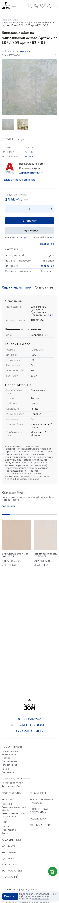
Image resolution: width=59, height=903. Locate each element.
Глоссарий (10, 876)
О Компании (11, 840)
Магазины (9, 852)
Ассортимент (12, 746)
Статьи (5, 826)
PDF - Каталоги (40, 825)
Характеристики (29, 172)
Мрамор (6, 758)
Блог (5, 822)
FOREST (30, 156)
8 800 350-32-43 (29, 719)
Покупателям (12, 793)
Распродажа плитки (12, 782)
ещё (50, 315)
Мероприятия (9, 830)
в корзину (29, 220)
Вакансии (9, 864)
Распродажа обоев (12, 786)
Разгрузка (7, 804)
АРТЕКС (29, 152)
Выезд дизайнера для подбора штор (13, 814)
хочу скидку (29, 230)
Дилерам (8, 858)
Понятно (10, 896)
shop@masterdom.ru (29, 725)
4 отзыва (25, 51)
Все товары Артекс (30, 168)
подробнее (47, 266)
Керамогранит (9, 754)
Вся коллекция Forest (32, 163)
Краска (5, 769)
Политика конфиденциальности (22, 889)
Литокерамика (9, 761)
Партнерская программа (39, 810)
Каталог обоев (9, 765)
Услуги (7, 799)
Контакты (9, 846)
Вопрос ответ (12, 870)
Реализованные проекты (41, 801)
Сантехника (8, 772)
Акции (5, 833)
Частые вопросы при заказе (18, 179)
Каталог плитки (10, 751)
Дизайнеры (38, 793)
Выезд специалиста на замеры (14, 808)
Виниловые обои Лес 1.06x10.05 (15, 555)
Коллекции (38, 818)
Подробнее (47, 243)
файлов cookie (40, 898)
